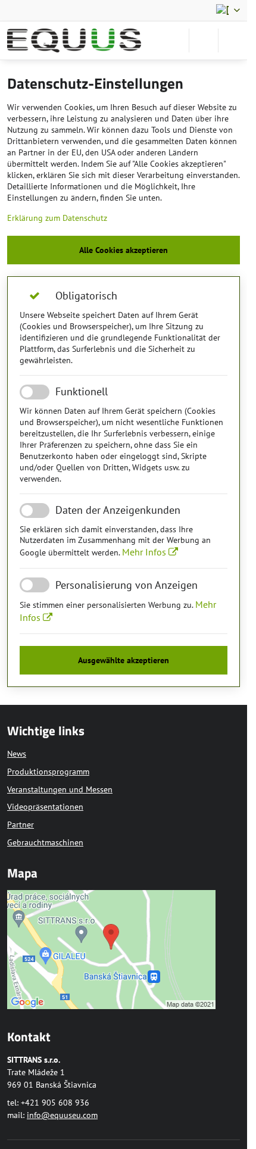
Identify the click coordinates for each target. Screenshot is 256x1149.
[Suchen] (203, 40)
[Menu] (232, 40)
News (16, 753)
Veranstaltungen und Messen (60, 789)
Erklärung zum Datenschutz (57, 218)
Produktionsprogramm (48, 771)
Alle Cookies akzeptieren (123, 250)
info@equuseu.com (62, 1115)
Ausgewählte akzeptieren (123, 660)
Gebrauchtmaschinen (45, 842)
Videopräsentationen (45, 806)
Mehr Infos (145, 552)
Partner (20, 824)
